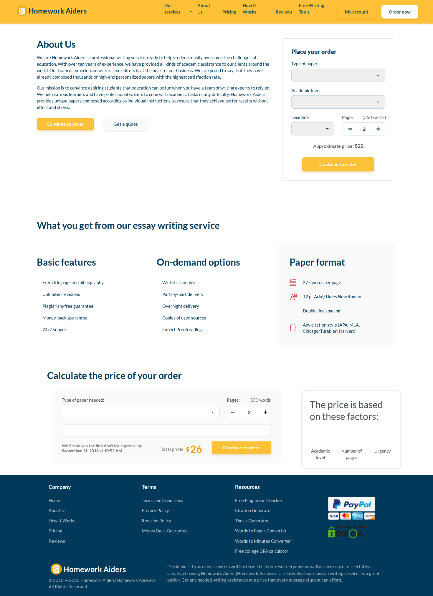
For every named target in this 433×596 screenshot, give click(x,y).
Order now (400, 11)
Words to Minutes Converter (263, 541)
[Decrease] (232, 412)
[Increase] (265, 412)
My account (356, 11)
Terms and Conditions (162, 500)
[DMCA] (346, 531)
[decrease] (350, 128)
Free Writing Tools (311, 8)
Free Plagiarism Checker (258, 500)
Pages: (233, 400)
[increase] (378, 128)
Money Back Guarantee (165, 530)
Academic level (305, 90)
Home (54, 500)
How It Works (249, 8)
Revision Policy (156, 520)
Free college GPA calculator (261, 551)
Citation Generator (253, 510)
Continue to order (65, 124)
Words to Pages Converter (261, 530)
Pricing (229, 11)
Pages (348, 117)
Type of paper (304, 63)
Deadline (300, 117)
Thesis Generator (252, 520)
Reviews (284, 11)
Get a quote (125, 124)
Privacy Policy (155, 510)
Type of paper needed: (83, 400)
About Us (203, 8)
